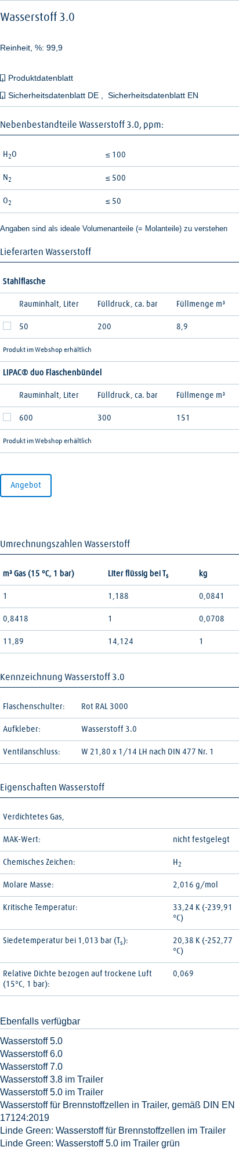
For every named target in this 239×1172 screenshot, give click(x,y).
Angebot (25, 485)
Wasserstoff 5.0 (31, 1041)
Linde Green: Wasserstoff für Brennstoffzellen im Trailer (113, 1130)
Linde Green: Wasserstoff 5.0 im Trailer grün (90, 1143)
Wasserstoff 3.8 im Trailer (51, 1079)
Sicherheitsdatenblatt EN (153, 95)
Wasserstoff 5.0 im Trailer (51, 1092)
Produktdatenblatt (40, 77)
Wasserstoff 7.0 (31, 1067)
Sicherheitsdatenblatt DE (54, 95)
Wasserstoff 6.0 (31, 1054)
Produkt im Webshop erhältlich (47, 350)
